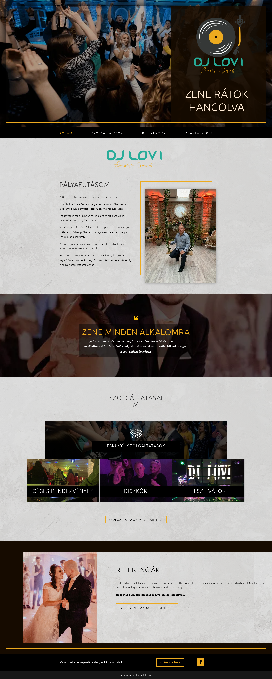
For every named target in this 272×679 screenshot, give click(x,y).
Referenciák (154, 133)
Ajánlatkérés (198, 133)
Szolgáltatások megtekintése (136, 519)
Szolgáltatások (107, 133)
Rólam (66, 133)
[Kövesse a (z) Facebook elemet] (200, 662)
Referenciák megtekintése (147, 608)
